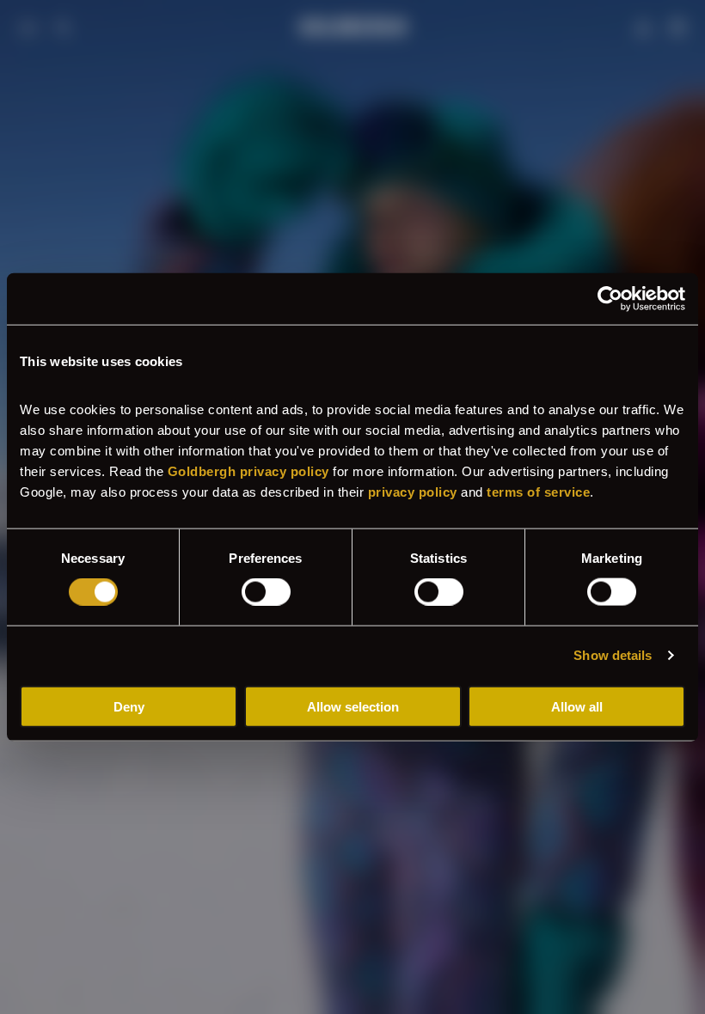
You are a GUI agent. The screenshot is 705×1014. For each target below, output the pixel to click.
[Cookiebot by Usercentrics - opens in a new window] (610, 299)
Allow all (577, 706)
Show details (612, 655)
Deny (128, 706)
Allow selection (353, 706)
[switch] (266, 592)
